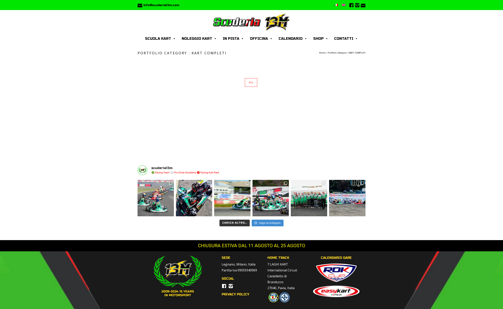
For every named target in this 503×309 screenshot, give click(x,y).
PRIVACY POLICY (235, 294)
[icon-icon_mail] (140, 5)
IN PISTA (231, 38)
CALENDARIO (291, 38)
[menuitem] (336, 4)
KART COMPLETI (357, 53)
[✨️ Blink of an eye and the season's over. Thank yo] (194, 198)
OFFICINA (259, 38)
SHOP (318, 38)
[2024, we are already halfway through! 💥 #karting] (270, 198)
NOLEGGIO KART (197, 38)
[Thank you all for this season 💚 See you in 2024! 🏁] (309, 198)
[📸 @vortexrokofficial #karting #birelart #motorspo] (232, 198)
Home (322, 53)
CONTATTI (343, 38)
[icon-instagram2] (357, 5)
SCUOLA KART (158, 38)
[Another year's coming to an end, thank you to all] (156, 198)
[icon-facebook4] (351, 5)
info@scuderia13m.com (161, 5)
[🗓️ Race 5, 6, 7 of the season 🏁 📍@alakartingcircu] (347, 198)
